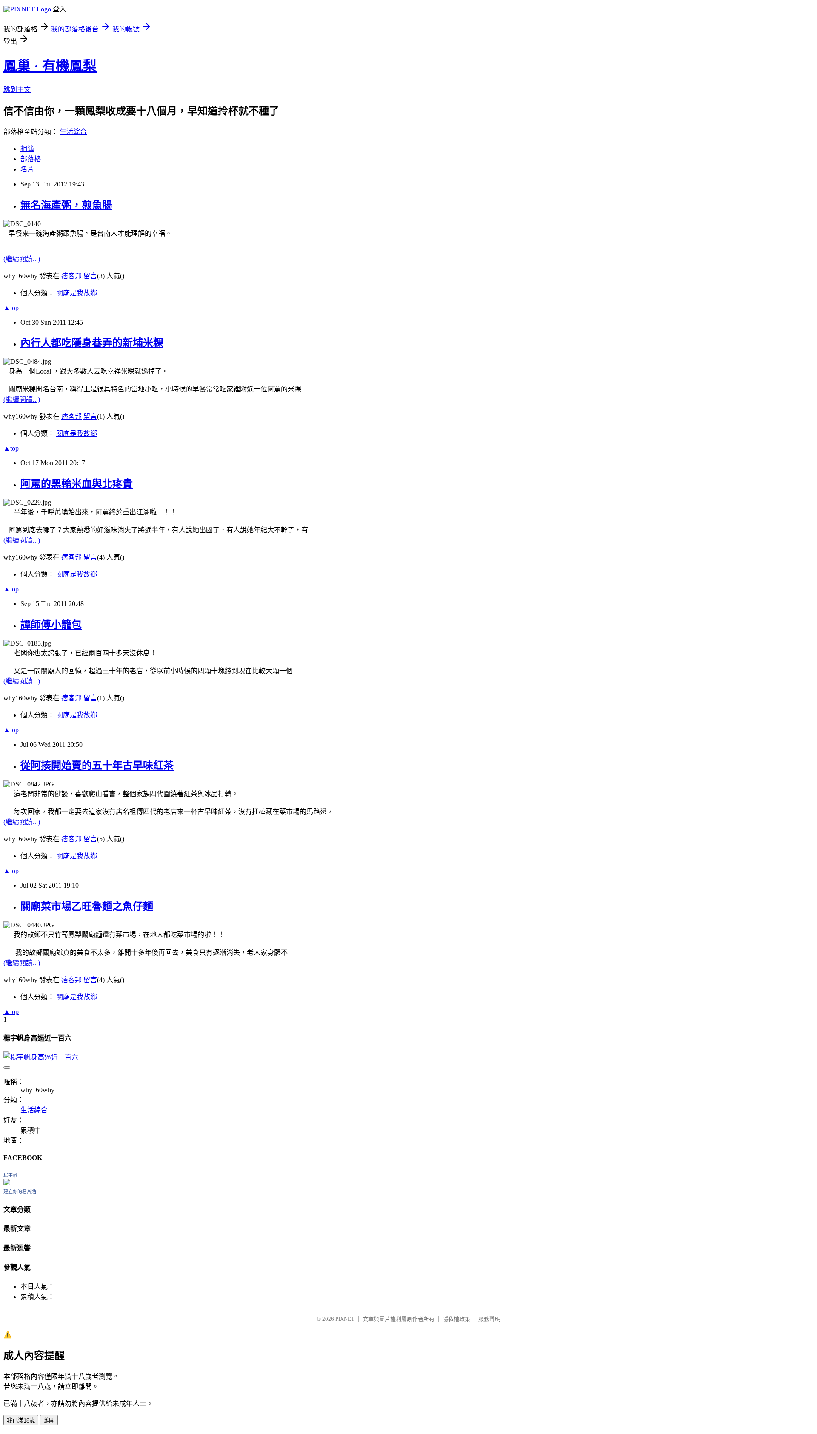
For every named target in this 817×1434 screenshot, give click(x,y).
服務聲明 (489, 1319)
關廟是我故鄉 (76, 293)
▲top (11, 307)
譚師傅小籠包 (51, 624)
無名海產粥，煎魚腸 (66, 205)
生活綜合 (73, 131)
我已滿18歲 (21, 1420)
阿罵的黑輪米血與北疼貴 (76, 483)
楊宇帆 (10, 1175)
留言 (90, 276)
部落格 (30, 159)
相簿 (27, 148)
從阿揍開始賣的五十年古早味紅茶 (97, 765)
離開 (48, 1420)
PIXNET (344, 1319)
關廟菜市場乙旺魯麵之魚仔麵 (86, 906)
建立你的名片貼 (19, 1191)
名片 (27, 169)
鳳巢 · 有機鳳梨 (50, 66)
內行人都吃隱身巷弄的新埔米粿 (91, 343)
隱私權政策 (456, 1319)
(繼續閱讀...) (21, 259)
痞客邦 (71, 276)
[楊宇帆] (6, 1183)
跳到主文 (17, 89)
